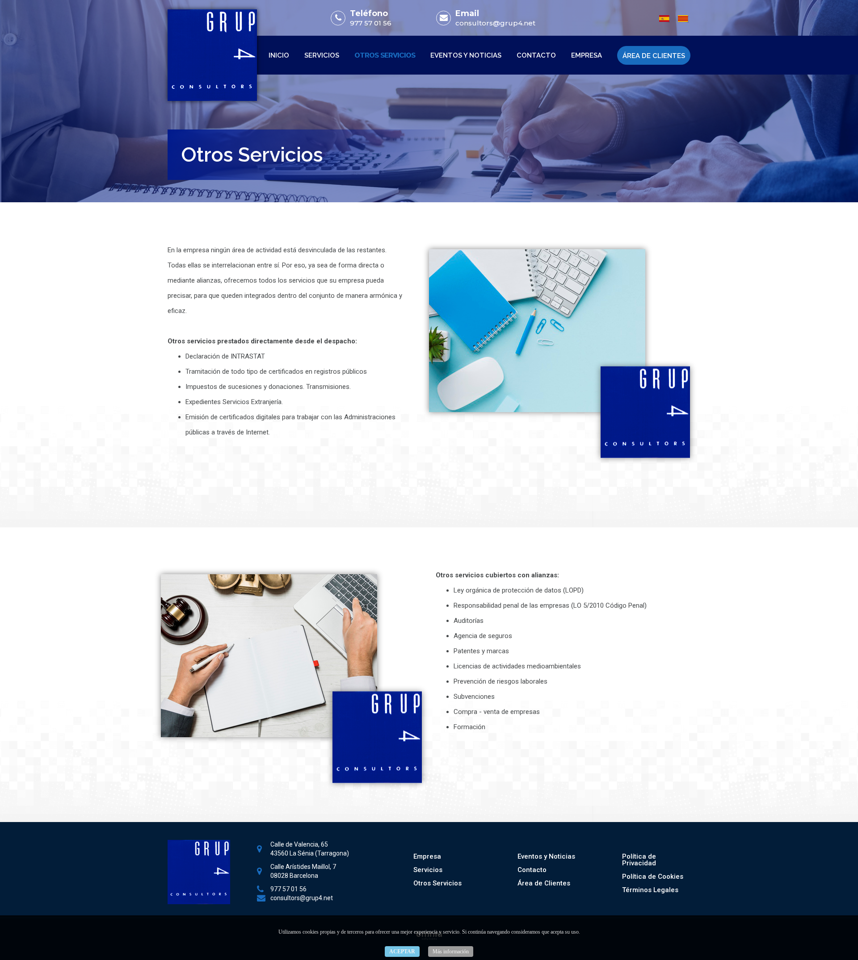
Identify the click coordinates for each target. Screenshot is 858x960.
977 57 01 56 (370, 23)
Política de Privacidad (639, 859)
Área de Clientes (653, 56)
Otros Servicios (384, 55)
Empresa (586, 55)
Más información (451, 951)
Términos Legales (650, 890)
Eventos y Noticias (465, 55)
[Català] (683, 17)
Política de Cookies (652, 876)
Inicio (279, 55)
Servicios (321, 55)
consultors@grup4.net (495, 23)
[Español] (664, 17)
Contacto (536, 55)
